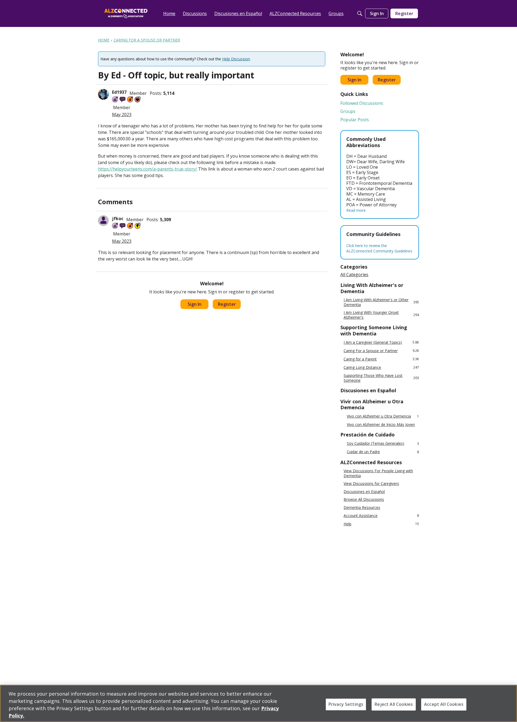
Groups (347, 111)
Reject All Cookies (394, 704)
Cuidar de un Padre (383, 451)
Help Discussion (236, 58)
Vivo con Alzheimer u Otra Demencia (383, 416)
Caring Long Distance (381, 367)
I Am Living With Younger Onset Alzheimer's (381, 315)
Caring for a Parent (381, 359)
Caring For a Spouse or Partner (381, 350)
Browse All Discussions (364, 499)
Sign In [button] (194, 304)
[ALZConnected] (126, 13)
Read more (356, 210)
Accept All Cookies (443, 704)
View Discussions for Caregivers (371, 483)
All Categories (354, 274)
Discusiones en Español (364, 491)
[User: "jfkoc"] (103, 220)
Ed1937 (119, 92)
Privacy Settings (346, 704)
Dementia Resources (362, 507)
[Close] (508, 703)
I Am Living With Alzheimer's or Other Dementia (381, 302)
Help (381, 523)
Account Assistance (381, 515)
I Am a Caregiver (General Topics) (381, 342)
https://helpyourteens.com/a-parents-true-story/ (147, 169)
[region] (258, 703)
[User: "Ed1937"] (103, 94)
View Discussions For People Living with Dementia (378, 473)
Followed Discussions (361, 103)
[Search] (360, 13)
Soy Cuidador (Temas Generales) (383, 443)
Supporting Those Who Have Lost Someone (381, 378)
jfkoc (117, 218)
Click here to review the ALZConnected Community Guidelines (379, 248)
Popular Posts (354, 120)
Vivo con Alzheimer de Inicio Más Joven (381, 424)
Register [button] (227, 304)
